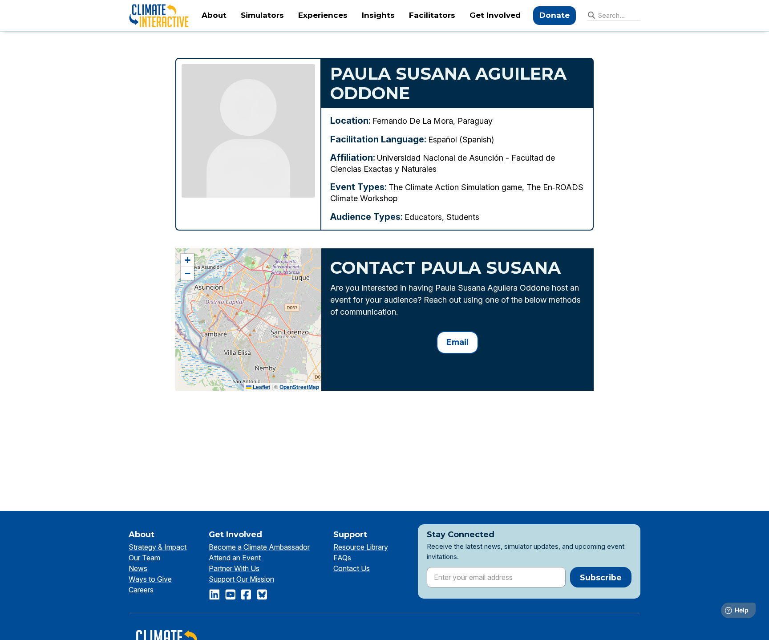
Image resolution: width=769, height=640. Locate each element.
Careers (141, 589)
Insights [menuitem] (378, 15)
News (138, 568)
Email (457, 342)
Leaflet (260, 387)
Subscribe (601, 577)
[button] (187, 260)
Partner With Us (234, 568)
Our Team (144, 557)
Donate (554, 15)
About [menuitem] (214, 15)
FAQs (342, 557)
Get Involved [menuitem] (495, 15)
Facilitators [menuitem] (432, 15)
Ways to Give (150, 579)
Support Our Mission (241, 579)
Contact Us (351, 568)
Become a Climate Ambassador (259, 547)
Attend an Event (235, 557)
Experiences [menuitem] (323, 15)
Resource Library (360, 547)
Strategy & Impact (157, 547)
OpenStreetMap (299, 387)
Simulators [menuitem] (262, 15)
